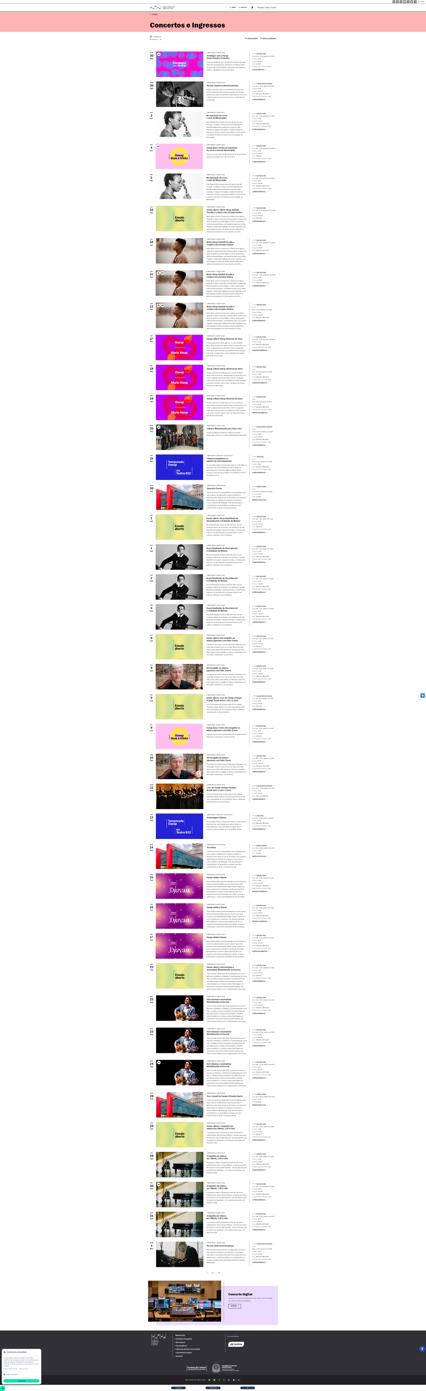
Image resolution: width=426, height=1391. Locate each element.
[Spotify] (234, 1380)
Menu (234, 7)
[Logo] (163, 7)
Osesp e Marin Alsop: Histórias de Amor (224, 339)
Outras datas (253, 38)
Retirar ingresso (258, 69)
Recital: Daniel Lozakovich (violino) (222, 86)
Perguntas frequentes (184, 1339)
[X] (408, 2)
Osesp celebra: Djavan (217, 878)
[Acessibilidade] (422, 1349)
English (267, 7)
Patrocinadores (181, 1346)
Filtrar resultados (269, 38)
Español (273, 7)
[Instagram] (411, 2)
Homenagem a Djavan (216, 818)
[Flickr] (394, 2)
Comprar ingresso (258, 99)
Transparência (213, 1387)
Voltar (154, 14)
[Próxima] (218, 1273)
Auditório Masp (261, 486)
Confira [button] (233, 1306)
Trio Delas (211, 848)
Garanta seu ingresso (259, 350)
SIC (248, 1387)
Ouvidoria (179, 1356)
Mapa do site (180, 1335)
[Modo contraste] (252, 7)
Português (260, 7)
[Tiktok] (401, 2)
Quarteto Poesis (214, 489)
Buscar (244, 7)
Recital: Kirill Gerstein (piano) (220, 1246)
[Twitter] (224, 1380)
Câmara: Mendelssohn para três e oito (224, 429)
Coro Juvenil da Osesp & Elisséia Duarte (225, 1096)
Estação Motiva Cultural (264, 83)
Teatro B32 (260, 456)
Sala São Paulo (261, 53)
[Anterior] (207, 1273)
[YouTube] (404, 2)
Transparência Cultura (184, 1352)
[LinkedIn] (397, 2)
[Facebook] (415, 2)
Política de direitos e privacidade (188, 1349)
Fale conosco (180, 1342)
